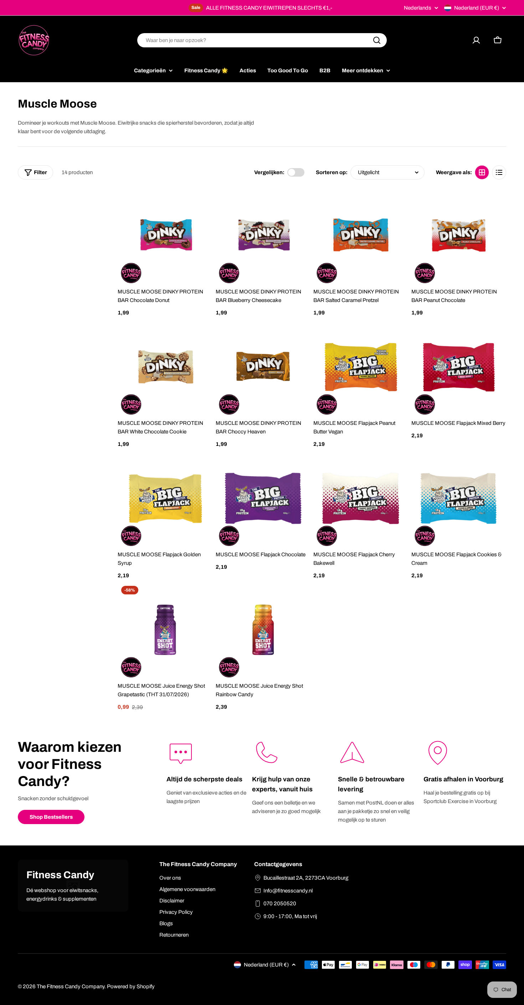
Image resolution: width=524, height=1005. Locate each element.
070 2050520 (279, 903)
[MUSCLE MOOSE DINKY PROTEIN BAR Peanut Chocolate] (459, 235)
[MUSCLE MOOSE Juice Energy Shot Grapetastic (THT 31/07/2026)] (165, 629)
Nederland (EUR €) (476, 8)
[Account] (476, 40)
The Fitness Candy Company (70, 986)
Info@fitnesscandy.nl (288, 891)
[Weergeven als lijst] (499, 172)
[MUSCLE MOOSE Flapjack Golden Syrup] (165, 498)
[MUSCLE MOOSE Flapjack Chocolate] (263, 498)
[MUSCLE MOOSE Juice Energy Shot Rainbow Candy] (263, 629)
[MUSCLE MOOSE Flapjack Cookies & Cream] (459, 498)
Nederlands (417, 8)
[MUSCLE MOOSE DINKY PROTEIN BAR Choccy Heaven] (263, 367)
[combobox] (262, 40)
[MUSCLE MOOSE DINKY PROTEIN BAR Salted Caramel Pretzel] (361, 235)
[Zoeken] (377, 40)
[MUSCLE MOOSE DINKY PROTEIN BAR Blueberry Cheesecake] (263, 235)
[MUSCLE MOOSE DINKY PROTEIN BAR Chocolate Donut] (165, 235)
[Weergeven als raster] (482, 172)
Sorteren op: (332, 172)
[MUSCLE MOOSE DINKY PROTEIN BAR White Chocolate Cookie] (165, 367)
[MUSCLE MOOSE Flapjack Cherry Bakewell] (361, 498)
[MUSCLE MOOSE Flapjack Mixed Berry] (459, 367)
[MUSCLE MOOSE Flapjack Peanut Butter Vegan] (361, 367)
